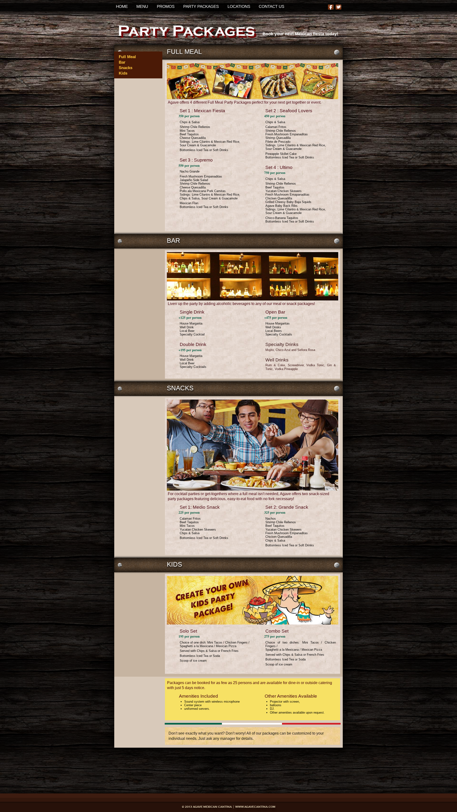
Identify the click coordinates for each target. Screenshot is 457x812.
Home (122, 6)
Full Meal (127, 56)
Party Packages (201, 6)
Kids (123, 73)
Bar (122, 62)
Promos (165, 6)
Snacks (125, 67)
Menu (142, 6)
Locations (239, 6)
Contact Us (271, 6)
